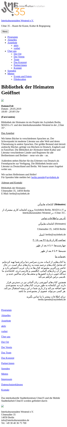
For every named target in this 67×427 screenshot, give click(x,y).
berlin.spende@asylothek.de (45, 177)
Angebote (12, 42)
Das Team (6, 352)
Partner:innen (20, 65)
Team (16, 59)
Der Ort (17, 54)
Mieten (10, 73)
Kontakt (18, 68)
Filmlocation (20, 79)
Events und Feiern (23, 76)
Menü (4, 31)
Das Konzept (20, 62)
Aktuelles (12, 39)
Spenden (11, 70)
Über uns (12, 51)
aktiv (16, 45)
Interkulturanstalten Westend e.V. (17, 20)
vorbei (17, 48)
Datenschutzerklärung (12, 384)
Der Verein (19, 56)
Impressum (6, 379)
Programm (12, 37)
